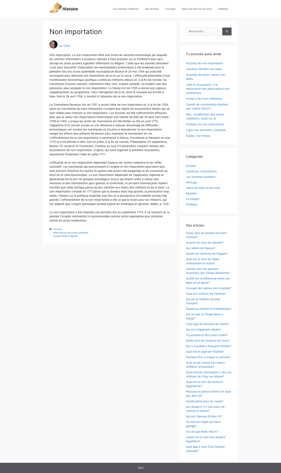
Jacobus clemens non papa (204, 69)
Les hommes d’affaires (126, 8)
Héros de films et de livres (197, 8)
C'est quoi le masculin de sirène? (207, 324)
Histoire (70, 8)
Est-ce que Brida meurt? (202, 431)
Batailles (223, 8)
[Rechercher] (227, 31)
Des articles (152, 8)
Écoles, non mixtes (198, 135)
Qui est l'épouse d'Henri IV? (204, 416)
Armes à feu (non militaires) (204, 98)
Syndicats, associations (201, 171)
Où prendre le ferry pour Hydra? (207, 335)
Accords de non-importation (204, 63)
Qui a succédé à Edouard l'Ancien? (208, 346)
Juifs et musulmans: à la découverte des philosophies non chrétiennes (207, 89)
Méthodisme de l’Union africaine (70, 232)
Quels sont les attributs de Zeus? (207, 340)
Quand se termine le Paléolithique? (209, 308)
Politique (191, 204)
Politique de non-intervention (205, 124)
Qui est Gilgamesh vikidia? (203, 329)
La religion (193, 199)
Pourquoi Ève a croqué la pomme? (208, 357)
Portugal (170, 8)
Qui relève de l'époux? (200, 248)
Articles (191, 165)
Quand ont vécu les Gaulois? (204, 242)
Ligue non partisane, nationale (206, 130)
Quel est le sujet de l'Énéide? (205, 351)
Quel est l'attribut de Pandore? (206, 293)
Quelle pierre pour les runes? (204, 401)
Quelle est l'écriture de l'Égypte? (207, 253)
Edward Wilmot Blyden (65, 236)
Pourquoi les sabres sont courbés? (208, 288)
